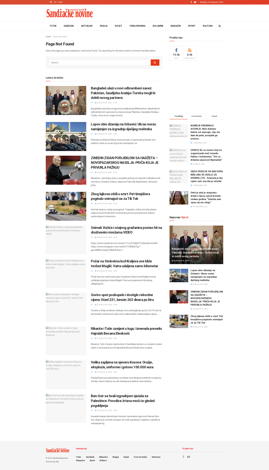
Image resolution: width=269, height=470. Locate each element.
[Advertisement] (196, 86)
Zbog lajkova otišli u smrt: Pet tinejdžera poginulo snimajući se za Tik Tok (207, 319)
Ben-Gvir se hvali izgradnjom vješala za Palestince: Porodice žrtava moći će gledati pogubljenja (123, 401)
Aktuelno (87, 26)
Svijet (118, 26)
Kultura (208, 26)
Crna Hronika (137, 26)
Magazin (176, 26)
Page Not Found (60, 37)
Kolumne (158, 26)
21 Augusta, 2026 (104, 305)
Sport (192, 26)
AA (57, 462)
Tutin (53, 26)
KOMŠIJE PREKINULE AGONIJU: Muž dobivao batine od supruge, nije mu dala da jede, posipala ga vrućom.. (205, 132)
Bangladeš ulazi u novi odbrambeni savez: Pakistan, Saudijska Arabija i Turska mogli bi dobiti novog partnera (123, 93)
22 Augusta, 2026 (104, 103)
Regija (103, 26)
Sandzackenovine (60, 458)
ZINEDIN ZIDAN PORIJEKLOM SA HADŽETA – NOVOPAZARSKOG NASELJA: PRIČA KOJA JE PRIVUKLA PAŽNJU (124, 163)
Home (48, 37)
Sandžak (69, 26)
